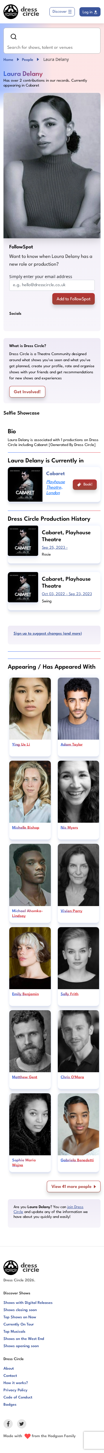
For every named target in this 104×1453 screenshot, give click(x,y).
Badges (9, 1405)
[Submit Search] (14, 37)
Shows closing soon (20, 1310)
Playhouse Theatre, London (55, 487)
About (8, 1368)
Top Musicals (14, 1332)
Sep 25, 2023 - (55, 548)
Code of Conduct (17, 1397)
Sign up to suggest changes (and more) (48, 633)
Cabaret (55, 473)
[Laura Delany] (52, 165)
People (27, 60)
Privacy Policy (15, 1390)
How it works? (15, 1383)
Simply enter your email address (40, 276)
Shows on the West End (23, 1339)
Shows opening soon (21, 1346)
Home (8, 60)
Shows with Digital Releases (28, 1303)
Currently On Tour (18, 1324)
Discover (60, 12)
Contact (10, 1376)
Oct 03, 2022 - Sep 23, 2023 (67, 594)
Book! (87, 484)
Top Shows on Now (19, 1317)
